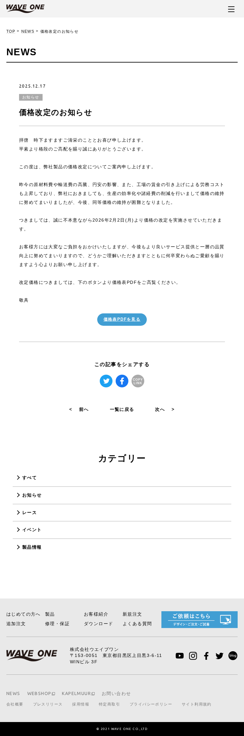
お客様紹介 (96, 614)
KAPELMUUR (76, 693)
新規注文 (132, 614)
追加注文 (16, 623)
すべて (29, 477)
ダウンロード (98, 623)
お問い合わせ (116, 693)
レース (29, 512)
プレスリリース (48, 704)
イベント (32, 529)
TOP (10, 31)
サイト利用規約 (197, 704)
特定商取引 (109, 704)
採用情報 (80, 704)
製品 (50, 614)
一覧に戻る (122, 409)
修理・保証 (57, 623)
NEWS (28, 31)
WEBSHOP (39, 693)
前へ (79, 409)
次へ (164, 409)
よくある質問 (137, 623)
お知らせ (32, 495)
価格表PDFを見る (122, 319)
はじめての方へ (23, 614)
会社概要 (15, 704)
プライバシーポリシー (151, 704)
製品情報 (32, 547)
